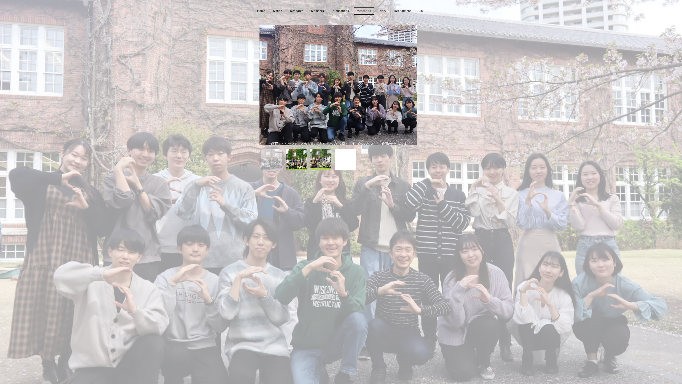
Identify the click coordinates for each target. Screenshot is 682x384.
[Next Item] (411, 85)
